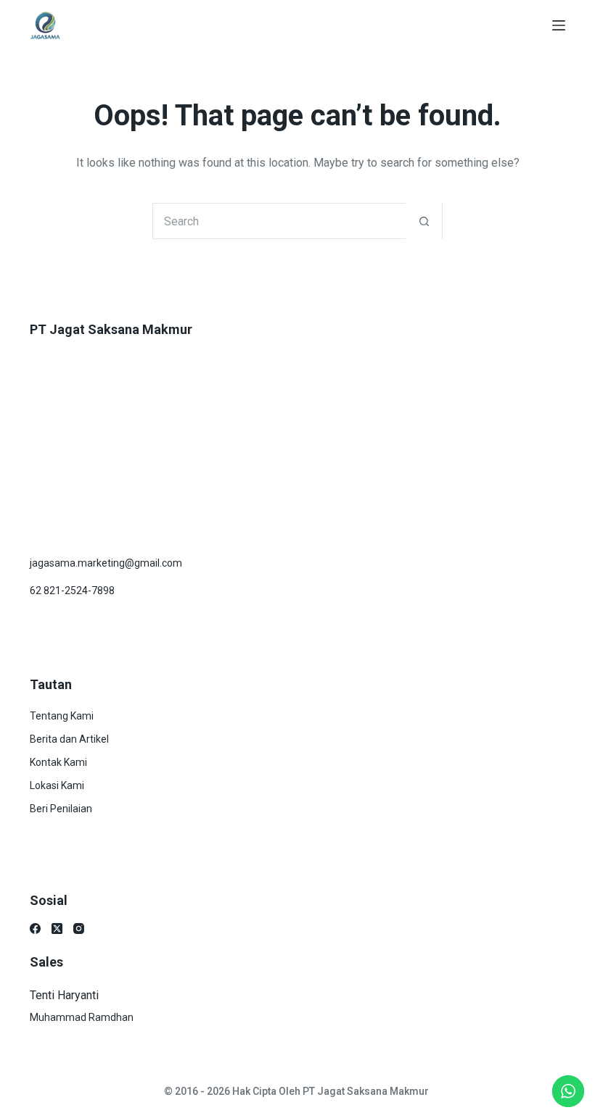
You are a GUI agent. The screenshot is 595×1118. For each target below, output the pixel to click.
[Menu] (558, 25)
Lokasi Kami (57, 785)
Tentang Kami (62, 716)
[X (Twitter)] (57, 928)
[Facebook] (35, 928)
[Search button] (424, 221)
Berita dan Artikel (69, 739)
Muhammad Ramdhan (82, 1017)
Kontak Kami (58, 762)
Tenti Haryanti (64, 995)
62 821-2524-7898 (72, 590)
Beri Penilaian (61, 808)
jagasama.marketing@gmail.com (106, 563)
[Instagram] (78, 928)
